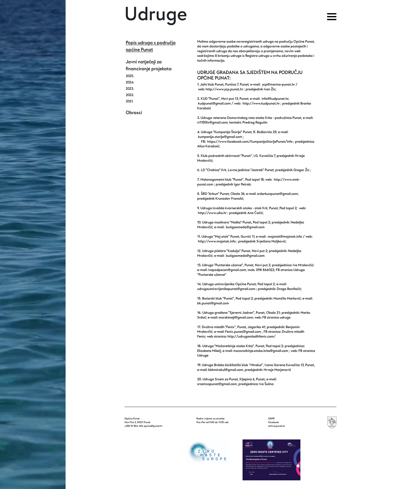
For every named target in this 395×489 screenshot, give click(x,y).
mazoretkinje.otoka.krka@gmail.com (260, 350)
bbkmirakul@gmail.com (225, 369)
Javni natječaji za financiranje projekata (149, 65)
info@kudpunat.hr (275, 98)
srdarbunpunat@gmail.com (277, 193)
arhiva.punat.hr (276, 426)
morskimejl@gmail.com (236, 317)
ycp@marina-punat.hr (278, 84)
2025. (130, 76)
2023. (130, 88)
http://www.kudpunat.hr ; (262, 103)
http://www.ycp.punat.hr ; (225, 89)
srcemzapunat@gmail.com (217, 384)
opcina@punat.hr (153, 426)
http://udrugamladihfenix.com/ (251, 336)
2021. (129, 101)
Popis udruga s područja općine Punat (151, 46)
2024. (130, 82)
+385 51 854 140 (134, 426)
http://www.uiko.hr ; (213, 213)
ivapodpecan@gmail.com (227, 270)
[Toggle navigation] (331, 16)
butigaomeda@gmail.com (245, 227)
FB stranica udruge (276, 317)
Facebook (273, 422)
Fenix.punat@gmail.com (243, 331)
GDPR (271, 418)
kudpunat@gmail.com (214, 103)
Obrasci (134, 112)
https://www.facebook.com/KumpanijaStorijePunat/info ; (250, 141)
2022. (130, 95)
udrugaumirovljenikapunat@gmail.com (226, 289)
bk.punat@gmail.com (213, 303)
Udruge (156, 14)
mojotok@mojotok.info (285, 236)
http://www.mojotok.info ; (217, 241)
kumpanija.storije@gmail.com (220, 136)
